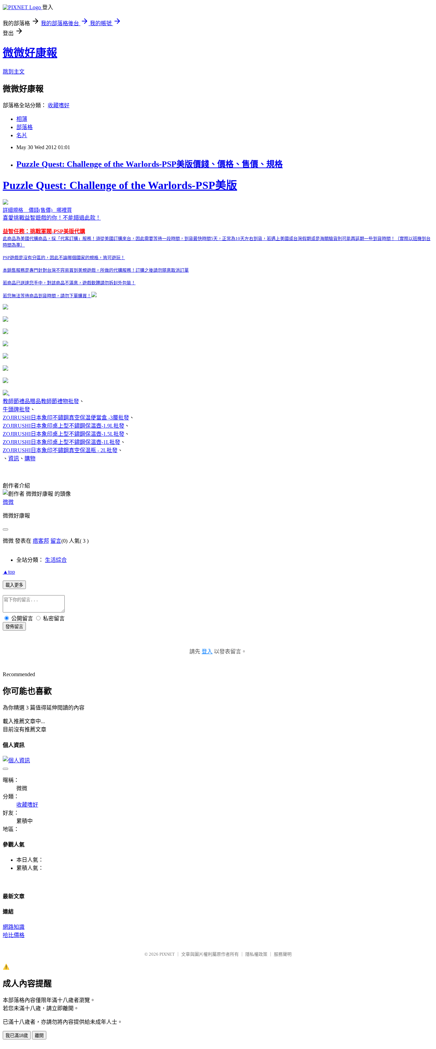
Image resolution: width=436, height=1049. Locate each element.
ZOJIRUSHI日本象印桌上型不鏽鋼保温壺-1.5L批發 (63, 434)
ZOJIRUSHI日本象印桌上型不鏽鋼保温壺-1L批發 (61, 442)
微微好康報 (30, 53)
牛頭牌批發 (16, 409)
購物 (30, 458)
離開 (39, 1035)
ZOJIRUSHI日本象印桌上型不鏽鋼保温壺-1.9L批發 (63, 426)
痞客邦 (41, 541)
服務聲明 (283, 954)
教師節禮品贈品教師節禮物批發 (41, 401)
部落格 (24, 127)
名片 (21, 135)
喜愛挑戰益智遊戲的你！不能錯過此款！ (217, 238)
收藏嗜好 (58, 105)
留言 (55, 541)
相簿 (21, 119)
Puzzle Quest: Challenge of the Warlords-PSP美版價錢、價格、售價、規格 (149, 164)
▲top (9, 572)
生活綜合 (56, 560)
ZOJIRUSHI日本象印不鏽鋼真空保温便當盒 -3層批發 (66, 417)
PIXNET (167, 954)
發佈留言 (14, 626)
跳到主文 (14, 72)
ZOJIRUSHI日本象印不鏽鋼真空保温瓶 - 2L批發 (60, 450)
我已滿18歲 (16, 1035)
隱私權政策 (256, 954)
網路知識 (14, 927)
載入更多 (14, 585)
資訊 (13, 458)
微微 (8, 502)
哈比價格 (14, 935)
